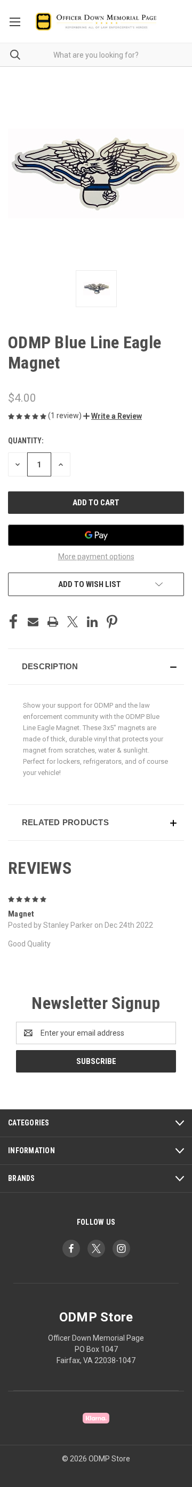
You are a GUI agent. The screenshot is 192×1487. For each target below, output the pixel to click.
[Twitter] (72, 621)
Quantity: (26, 440)
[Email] (33, 621)
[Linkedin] (92, 621)
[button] (112, 416)
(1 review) (65, 415)
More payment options (96, 556)
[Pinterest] (112, 621)
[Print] (52, 621)
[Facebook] (13, 621)
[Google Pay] (96, 535)
